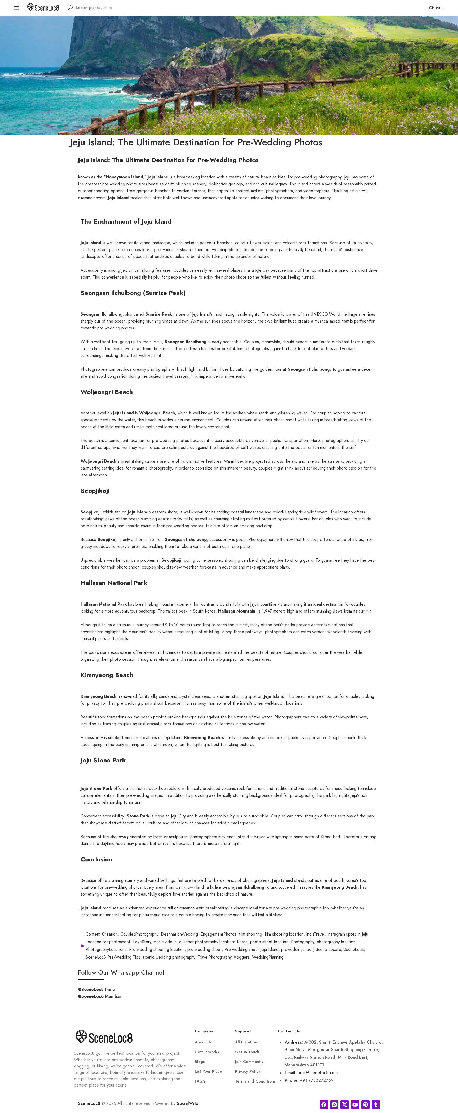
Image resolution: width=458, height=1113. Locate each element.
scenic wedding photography (169, 957)
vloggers (241, 957)
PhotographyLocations (106, 950)
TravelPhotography (214, 957)
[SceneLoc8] (43, 7)
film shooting (250, 934)
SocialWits (187, 1103)
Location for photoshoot (108, 942)
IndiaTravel (315, 934)
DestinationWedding (179, 934)
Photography (302, 942)
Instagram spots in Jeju (347, 934)
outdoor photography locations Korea (213, 942)
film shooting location (284, 934)
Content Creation (102, 934)
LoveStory (142, 942)
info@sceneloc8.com (318, 1073)
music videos (165, 942)
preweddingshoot (297, 950)
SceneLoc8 (354, 950)
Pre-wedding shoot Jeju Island (251, 950)
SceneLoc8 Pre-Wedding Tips (113, 957)
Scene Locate (328, 950)
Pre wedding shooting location (157, 950)
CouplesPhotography (139, 934)
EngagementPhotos (218, 934)
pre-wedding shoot (204, 950)
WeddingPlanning (268, 957)
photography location (336, 942)
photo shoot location (269, 942)
